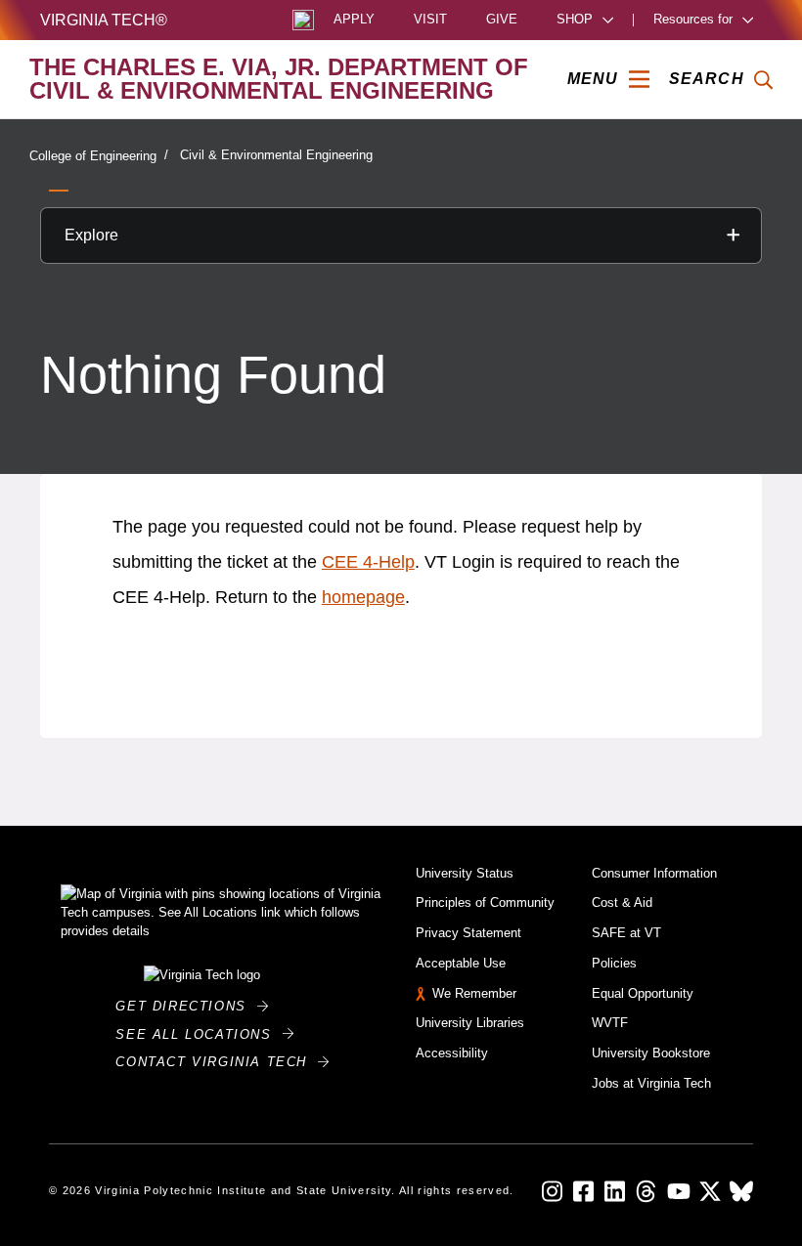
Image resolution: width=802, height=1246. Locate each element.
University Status (464, 873)
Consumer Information (654, 873)
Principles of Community (485, 902)
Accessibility (452, 1053)
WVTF (610, 1022)
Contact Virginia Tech (216, 1061)
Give (501, 20)
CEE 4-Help (368, 562)
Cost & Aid (622, 902)
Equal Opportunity (642, 993)
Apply (354, 20)
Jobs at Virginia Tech (651, 1083)
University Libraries (470, 1022)
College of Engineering (92, 156)
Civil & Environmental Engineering (276, 155)
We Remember (474, 993)
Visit (430, 20)
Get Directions (186, 1006)
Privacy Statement (468, 932)
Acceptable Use (461, 963)
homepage (363, 597)
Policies (614, 963)
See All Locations (198, 1034)
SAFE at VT (626, 932)
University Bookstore (651, 1053)
